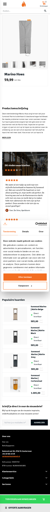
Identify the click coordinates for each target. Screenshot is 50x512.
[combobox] (25, 11)
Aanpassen (23, 286)
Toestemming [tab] (9, 231)
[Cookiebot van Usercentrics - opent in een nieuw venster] (35, 224)
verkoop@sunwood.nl (11, 456)
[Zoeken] (45, 11)
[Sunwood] (24, 4)
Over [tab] (41, 231)
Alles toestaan (25, 277)
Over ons (5, 442)
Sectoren (6, 484)
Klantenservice (9, 471)
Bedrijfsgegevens (8, 446)
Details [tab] (25, 231)
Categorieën (8, 477)
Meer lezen (6, 138)
